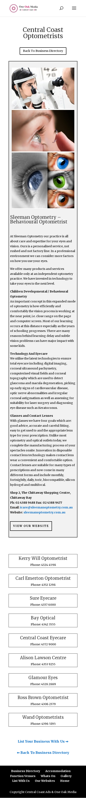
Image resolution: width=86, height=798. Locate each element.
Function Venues (22, 776)
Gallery (66, 776)
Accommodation (58, 771)
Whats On (48, 776)
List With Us (21, 781)
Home (65, 781)
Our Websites (45, 781)
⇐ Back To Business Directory (43, 752)
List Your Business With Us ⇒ (43, 741)
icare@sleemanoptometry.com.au (46, 507)
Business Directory (25, 771)
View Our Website (31, 526)
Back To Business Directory (43, 51)
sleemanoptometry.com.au (44, 512)
